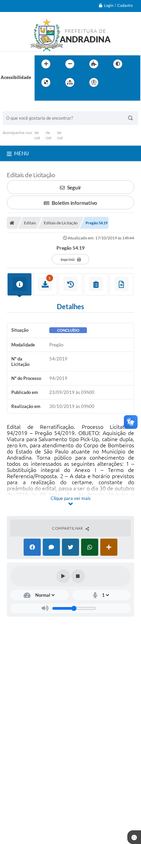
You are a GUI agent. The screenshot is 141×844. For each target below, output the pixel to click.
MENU (21, 153)
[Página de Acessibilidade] (93, 82)
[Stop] (78, 576)
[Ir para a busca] (41, 96)
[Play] (63, 576)
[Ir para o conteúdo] (113, 82)
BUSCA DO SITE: (23, 108)
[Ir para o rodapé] (56, 96)
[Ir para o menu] (128, 82)
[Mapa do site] (70, 82)
